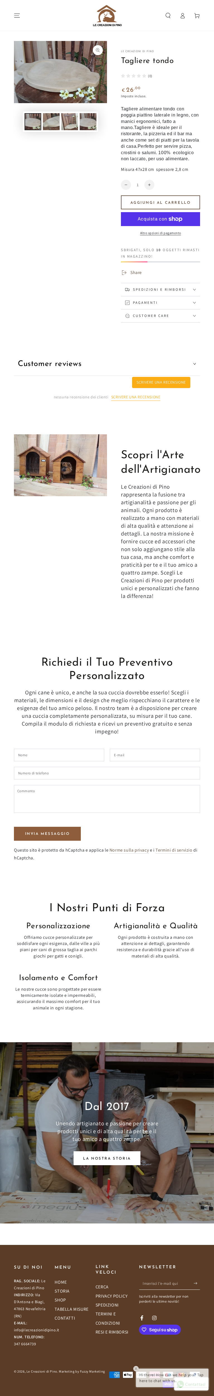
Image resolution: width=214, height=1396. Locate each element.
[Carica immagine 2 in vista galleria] (51, 121)
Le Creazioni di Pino (137, 51)
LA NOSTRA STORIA (107, 1158)
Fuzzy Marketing (92, 1371)
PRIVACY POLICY (111, 1296)
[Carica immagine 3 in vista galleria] (69, 121)
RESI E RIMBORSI (112, 1332)
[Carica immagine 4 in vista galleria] (88, 121)
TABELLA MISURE (71, 1309)
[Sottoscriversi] (197, 1283)
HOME (61, 1282)
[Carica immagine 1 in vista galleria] (33, 121)
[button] (168, 15)
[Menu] (17, 15)
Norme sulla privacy (129, 850)
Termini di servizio (173, 850)
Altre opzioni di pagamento (160, 233)
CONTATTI (65, 1318)
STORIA (62, 1291)
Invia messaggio (47, 834)
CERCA (102, 1287)
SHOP (60, 1300)
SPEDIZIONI (107, 1305)
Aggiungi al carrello (160, 203)
